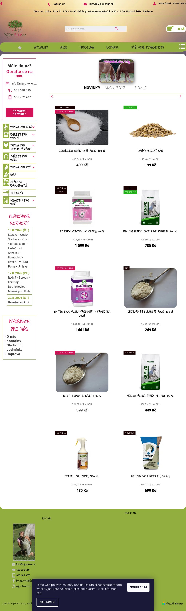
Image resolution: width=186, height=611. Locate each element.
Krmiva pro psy (20, 167)
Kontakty (14, 341)
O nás (11, 336)
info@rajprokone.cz (26, 564)
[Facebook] (2, 3)
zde (39, 593)
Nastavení (47, 602)
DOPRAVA (112, 47)
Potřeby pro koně (18, 158)
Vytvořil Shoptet (174, 604)
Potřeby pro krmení (18, 136)
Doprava (13, 354)
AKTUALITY (41, 47)
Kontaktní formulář (19, 112)
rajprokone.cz (23, 586)
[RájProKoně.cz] (15, 28)
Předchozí (52, 96)
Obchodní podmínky (15, 347)
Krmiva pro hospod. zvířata (20, 147)
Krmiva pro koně (21, 127)
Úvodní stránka (21, 47)
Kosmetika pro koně (19, 202)
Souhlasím (138, 587)
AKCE (63, 47)
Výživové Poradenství (147, 47)
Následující (180, 96)
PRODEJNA (87, 47)
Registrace (179, 3)
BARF (13, 174)
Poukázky (16, 193)
